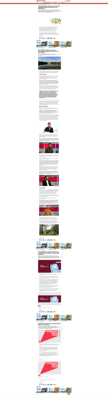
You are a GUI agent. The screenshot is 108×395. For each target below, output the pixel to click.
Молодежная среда (40, 250)
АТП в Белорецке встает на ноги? (54, 3)
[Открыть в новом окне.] (40, 38)
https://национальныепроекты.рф (45, 358)
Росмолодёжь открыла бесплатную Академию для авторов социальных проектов (47, 2)
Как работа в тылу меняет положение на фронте (65, 2)
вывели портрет (46, 189)
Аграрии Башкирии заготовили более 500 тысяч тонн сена (56, 2)
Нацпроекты (39, 322)
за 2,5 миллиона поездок (54, 75)
